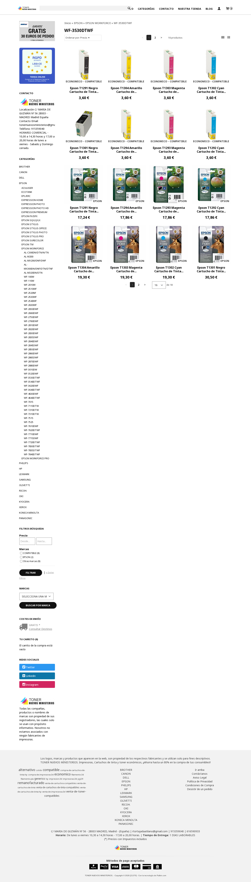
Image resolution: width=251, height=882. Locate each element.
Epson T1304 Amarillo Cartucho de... (126, 90)
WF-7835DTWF (32, 450)
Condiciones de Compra (199, 785)
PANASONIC (25, 518)
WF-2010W (29, 284)
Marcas (24, 549)
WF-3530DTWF (32, 377)
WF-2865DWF (31, 357)
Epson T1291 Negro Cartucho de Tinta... (83, 90)
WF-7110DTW (31, 406)
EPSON (23, 183)
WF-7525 (28, 422)
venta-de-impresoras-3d (53, 791)
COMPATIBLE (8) (31, 553)
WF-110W (29, 280)
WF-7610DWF (31, 426)
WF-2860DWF (31, 353)
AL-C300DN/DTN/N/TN (36, 252)
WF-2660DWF (31, 313)
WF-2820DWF (31, 329)
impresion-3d (55, 779)
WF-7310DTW (31, 414)
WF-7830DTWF (32, 446)
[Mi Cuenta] (219, 9)
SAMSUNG (25, 479)
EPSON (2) (28, 557)
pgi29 (80, 779)
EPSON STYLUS (29, 224)
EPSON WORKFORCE (32, 248)
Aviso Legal (200, 777)
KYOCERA (24, 501)
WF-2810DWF (31, 325)
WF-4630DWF (31, 393)
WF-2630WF (30, 305)
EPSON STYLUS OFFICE (34, 228)
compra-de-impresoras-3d (41, 774)
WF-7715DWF (31, 438)
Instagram (32, 684)
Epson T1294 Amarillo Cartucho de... (126, 150)
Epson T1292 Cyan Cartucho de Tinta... (211, 150)
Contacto (166, 8)
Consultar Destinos (40, 629)
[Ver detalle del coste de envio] (24, 627)
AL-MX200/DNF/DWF (35, 260)
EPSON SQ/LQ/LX (30, 220)
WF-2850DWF (31, 349)
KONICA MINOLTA (29, 512)
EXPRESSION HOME (32, 200)
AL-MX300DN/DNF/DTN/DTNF (38, 266)
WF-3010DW (30, 369)
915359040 (177, 831)
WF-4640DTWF (32, 397)
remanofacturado (31, 783)
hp (47, 779)
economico (62, 774)
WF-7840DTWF (32, 454)
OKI (21, 496)
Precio (23, 535)
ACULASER (27, 188)
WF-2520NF (30, 292)
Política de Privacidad (199, 781)
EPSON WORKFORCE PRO (35, 458)
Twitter (30, 667)
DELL (21, 177)
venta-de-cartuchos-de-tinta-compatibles (57, 787)
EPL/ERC (26, 196)
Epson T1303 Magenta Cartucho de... (169, 90)
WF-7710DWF (31, 434)
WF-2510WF (30, 288)
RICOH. (23, 490)
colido (39, 770)
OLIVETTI (24, 485)
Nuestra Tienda (189, 8)
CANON (23, 172)
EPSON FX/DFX (29, 216)
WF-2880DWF (31, 365)
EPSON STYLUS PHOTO (34, 232)
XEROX (23, 507)
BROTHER (24, 166)
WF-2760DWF (31, 321)
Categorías (146, 8)
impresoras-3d (70, 779)
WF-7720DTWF (32, 442)
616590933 (193, 831)
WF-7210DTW (31, 410)
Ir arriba (199, 770)
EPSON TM (27, 244)
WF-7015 (28, 401)
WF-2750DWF (31, 317)
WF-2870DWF (31, 361)
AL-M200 (28, 256)
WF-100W (29, 276)
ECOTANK (26, 192)
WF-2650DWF (31, 309)
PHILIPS (23, 463)
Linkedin (31, 676)
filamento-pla (27, 779)
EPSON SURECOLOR (32, 240)
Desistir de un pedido (199, 789)
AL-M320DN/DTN (33, 272)
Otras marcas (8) (31, 561)
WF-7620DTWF (32, 430)
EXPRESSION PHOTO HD (35, 208)
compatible (51, 770)
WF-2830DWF (31, 333)
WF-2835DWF (31, 337)
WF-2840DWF (31, 341)
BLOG (209, 8)
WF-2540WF (30, 301)
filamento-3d (77, 774)
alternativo (27, 770)
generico (39, 778)
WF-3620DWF (31, 385)
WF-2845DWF (31, 345)
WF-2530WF (30, 297)
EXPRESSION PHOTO (33, 204)
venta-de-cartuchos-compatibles (60, 783)
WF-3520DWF (31, 373)
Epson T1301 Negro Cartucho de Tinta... (83, 150)
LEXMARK (24, 474)
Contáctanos (199, 773)
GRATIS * (34, 625)
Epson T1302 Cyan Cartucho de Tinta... (211, 90)
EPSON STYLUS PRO (32, 236)
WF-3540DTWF (32, 381)
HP (20, 468)
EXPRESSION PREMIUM (34, 212)
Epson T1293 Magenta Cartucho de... (169, 150)
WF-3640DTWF (32, 389)
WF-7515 (28, 418)
